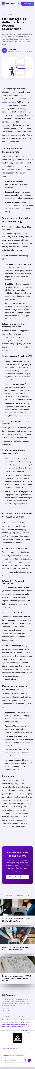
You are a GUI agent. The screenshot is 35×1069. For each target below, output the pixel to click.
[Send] (29, 1060)
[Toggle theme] (19, 3)
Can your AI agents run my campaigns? (13, 1055)
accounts (20, 115)
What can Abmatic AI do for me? (11, 1048)
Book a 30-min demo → (17, 877)
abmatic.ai (20, 1064)
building (23, 108)
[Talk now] (25, 1060)
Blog (3, 14)
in (3, 1010)
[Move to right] (28, 1033)
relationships (23, 112)
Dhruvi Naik (12, 49)
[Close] (32, 1025)
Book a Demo (28, 3)
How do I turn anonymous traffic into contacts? (15, 1052)
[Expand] (31, 1033)
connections (7, 125)
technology (12, 649)
